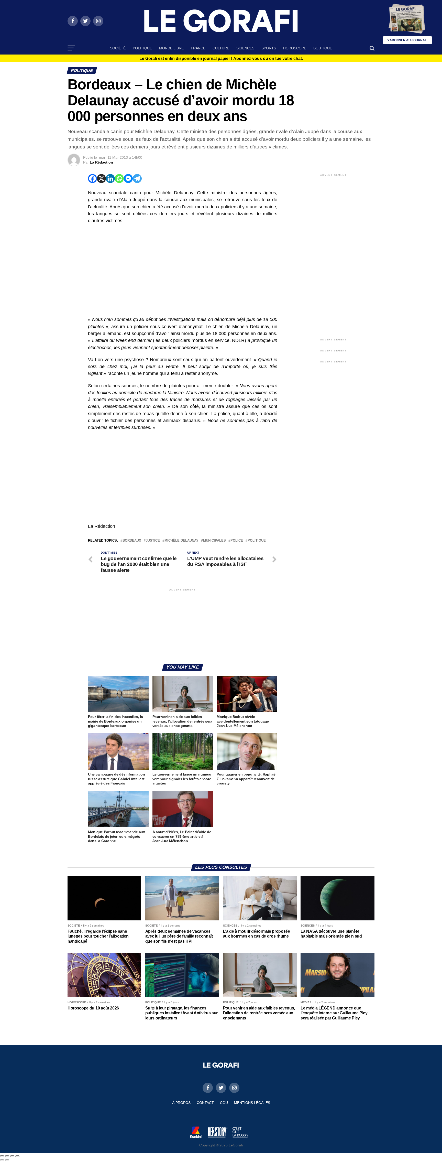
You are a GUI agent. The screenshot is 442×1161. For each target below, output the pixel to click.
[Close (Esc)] (2, 1156)
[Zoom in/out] (17, 1156)
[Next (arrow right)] (7, 1160)
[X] (101, 178)
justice (153, 540)
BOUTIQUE (322, 48)
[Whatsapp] (119, 178)
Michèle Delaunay (181, 540)
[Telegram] (137, 178)
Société (118, 48)
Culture (221, 48)
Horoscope (294, 48)
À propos (181, 1103)
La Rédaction (101, 162)
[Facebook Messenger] (128, 178)
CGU (224, 1103)
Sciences (245, 48)
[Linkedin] (110, 178)
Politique (142, 48)
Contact (205, 1103)
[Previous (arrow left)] (2, 1160)
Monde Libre (171, 48)
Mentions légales (252, 1103)
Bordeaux (132, 540)
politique (257, 540)
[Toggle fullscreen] (12, 1156)
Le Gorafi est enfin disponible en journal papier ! (221, 59)
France (198, 48)
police (236, 540)
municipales (214, 540)
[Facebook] (92, 178)
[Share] (7, 1156)
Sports (268, 48)
